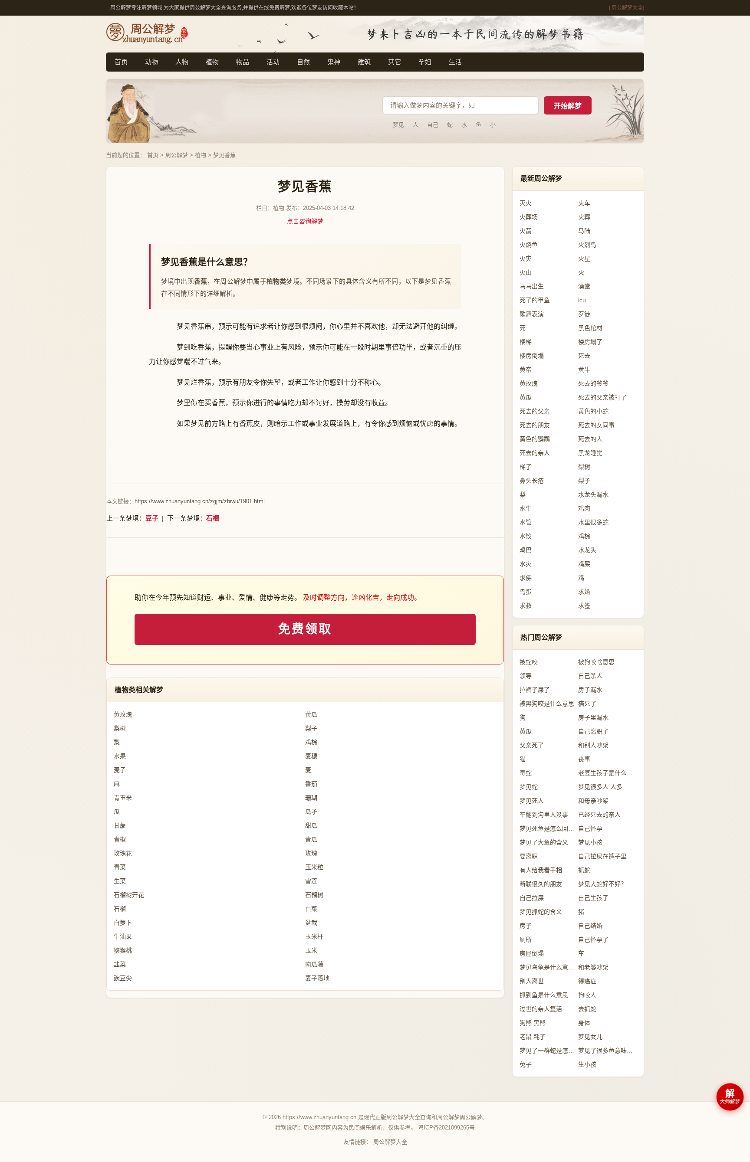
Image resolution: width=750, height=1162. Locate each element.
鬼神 (333, 62)
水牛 (526, 508)
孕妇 (424, 62)
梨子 (311, 728)
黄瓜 (311, 714)
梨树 (120, 728)
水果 (120, 756)
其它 (394, 62)
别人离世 (532, 981)
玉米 (311, 950)
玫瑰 (311, 853)
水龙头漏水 (593, 494)
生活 (455, 62)
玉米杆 (314, 936)
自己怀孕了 (593, 939)
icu (582, 300)
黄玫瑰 (123, 714)
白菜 (311, 908)
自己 (432, 124)
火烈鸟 (587, 244)
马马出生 (532, 286)
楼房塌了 (590, 341)
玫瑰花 (123, 853)
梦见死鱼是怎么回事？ (549, 828)
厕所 (526, 939)
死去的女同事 (596, 425)
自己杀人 (590, 675)
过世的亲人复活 (541, 1008)
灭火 (526, 203)
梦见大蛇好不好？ (602, 884)
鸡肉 (584, 508)
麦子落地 (317, 978)
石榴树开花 (129, 894)
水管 (526, 522)
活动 (273, 62)
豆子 (151, 518)
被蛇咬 (529, 661)
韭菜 (120, 964)
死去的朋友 (535, 425)
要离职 (529, 856)
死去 (584, 355)
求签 (584, 605)
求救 (526, 605)
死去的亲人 (535, 452)
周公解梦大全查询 (408, 1117)
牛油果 (123, 936)
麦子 (120, 769)
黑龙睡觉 (590, 452)
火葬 (584, 216)
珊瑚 (311, 797)
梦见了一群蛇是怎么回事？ (549, 1050)
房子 (526, 925)
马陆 (584, 230)
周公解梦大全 (390, 1142)
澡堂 (584, 286)
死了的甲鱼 (535, 300)
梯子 (526, 466)
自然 (303, 62)
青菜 (120, 867)
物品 (242, 62)
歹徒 (584, 314)
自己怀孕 (590, 828)
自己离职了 (593, 731)
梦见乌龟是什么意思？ (549, 967)
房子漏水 (590, 689)
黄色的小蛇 (593, 411)
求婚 (584, 591)
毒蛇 (526, 772)
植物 (212, 62)
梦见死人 (532, 800)
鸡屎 (584, 563)
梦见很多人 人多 (600, 786)
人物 (181, 62)
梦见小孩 (590, 842)
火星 (584, 258)
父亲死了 (532, 745)
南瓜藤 (314, 964)
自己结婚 (590, 925)
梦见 (398, 124)
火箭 (526, 230)
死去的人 (590, 438)
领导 (526, 675)
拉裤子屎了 (535, 689)
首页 (121, 62)
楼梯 (526, 341)
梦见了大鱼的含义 (544, 842)
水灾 (526, 563)
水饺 (526, 536)
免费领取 (305, 629)
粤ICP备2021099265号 (446, 1127)
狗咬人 (587, 995)
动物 (151, 62)
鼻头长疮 (532, 480)
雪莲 (311, 880)
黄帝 (526, 369)
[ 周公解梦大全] (626, 8)
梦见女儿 (590, 1036)
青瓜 (311, 839)
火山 (526, 272)
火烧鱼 (529, 244)
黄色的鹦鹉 (535, 438)
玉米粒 (314, 867)
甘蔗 (120, 825)
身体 (584, 1022)
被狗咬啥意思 (596, 661)
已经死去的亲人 (599, 814)
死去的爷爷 (593, 383)
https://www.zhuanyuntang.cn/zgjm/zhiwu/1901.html (200, 501)
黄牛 (584, 369)
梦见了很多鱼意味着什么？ (607, 1050)
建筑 (364, 62)
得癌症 (587, 981)
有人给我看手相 (541, 870)
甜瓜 (311, 825)
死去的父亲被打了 (602, 397)
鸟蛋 (526, 591)
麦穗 (311, 756)
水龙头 (587, 550)
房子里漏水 (593, 717)
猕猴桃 (123, 950)
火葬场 (529, 216)
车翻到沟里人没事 (544, 814)
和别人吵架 (593, 745)
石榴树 (314, 894)
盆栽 (311, 922)
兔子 (526, 1064)
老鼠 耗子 (533, 1036)
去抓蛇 (587, 1008)
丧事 (584, 759)
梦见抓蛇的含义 (541, 911)
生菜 (120, 880)
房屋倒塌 (532, 953)
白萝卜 (123, 922)
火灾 (526, 258)
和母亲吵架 (593, 800)
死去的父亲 (535, 411)
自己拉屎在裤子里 (602, 856)
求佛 (526, 577)
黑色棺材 (590, 327)
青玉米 (123, 797)
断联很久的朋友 (541, 884)
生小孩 (587, 1064)
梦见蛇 (529, 786)
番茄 (311, 783)
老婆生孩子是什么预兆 (607, 772)
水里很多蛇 (593, 522)
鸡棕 (311, 742)
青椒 (120, 839)
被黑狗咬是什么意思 (547, 703)
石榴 (212, 518)
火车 (584, 203)
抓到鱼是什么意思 (544, 995)
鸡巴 (526, 550)
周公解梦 (176, 155)
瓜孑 (311, 811)
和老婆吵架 (593, 967)
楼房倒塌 (532, 355)
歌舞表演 (532, 314)
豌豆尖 (123, 978)
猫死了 (587, 703)
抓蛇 (584, 870)
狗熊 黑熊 (533, 1022)
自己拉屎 (532, 897)
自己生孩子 (593, 897)
